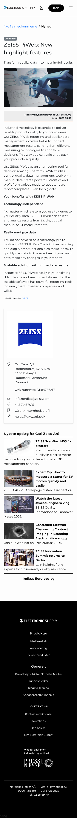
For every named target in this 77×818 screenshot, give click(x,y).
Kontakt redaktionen (38, 714)
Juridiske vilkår (38, 681)
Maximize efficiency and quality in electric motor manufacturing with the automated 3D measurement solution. (38, 453)
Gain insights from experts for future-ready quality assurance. (35, 560)
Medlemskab (38, 641)
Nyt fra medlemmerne (20, 26)
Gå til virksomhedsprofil (32, 410)
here (25, 298)
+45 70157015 (24, 404)
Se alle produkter (38, 655)
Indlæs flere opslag (39, 578)
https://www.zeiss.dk (30, 416)
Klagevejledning (38, 688)
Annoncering (38, 648)
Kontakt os (38, 721)
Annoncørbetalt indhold (38, 695)
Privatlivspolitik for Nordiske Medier (38, 674)
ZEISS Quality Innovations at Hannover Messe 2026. (38, 507)
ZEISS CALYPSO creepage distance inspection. (38, 481)
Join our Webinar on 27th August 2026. (36, 534)
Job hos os (38, 728)
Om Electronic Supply (38, 735)
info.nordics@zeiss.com (32, 398)
